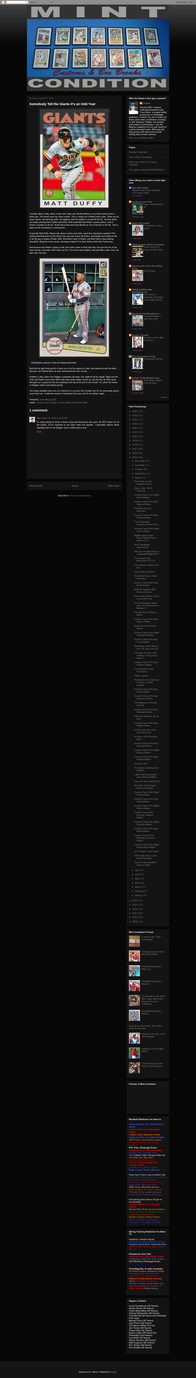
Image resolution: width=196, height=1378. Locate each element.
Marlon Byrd (71, 402)
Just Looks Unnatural (144, 572)
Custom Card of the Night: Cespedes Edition (147, 633)
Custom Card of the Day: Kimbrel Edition (146, 758)
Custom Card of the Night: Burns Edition (147, 496)
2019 (135, 440)
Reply (39, 432)
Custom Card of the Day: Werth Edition (146, 583)
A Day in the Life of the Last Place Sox (145, 731)
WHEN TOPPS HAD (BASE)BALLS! (142, 290)
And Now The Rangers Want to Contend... (145, 786)
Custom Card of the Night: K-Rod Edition (147, 793)
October (139, 469)
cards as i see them (142, 201)
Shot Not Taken (140, 188)
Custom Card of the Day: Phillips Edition (146, 724)
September (140, 473)
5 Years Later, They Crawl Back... (151, 938)
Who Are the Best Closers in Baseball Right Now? (146, 552)
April (137, 883)
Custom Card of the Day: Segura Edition (146, 502)
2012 (135, 909)
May (137, 878)
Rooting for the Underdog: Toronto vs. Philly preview (147, 682)
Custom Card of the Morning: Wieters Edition (143, 815)
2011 (135, 913)
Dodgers (54, 402)
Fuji (38, 418)
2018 (135, 444)
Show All (163, 397)
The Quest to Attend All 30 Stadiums (146, 169)
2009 (135, 921)
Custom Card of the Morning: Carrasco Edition (144, 838)
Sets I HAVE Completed (140, 157)
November (140, 465)
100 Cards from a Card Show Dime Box (145, 856)
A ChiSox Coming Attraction (142, 509)
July (137, 870)
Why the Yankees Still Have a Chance (144, 590)
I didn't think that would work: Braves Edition (145, 775)
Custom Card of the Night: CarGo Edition (147, 529)
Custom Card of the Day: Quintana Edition (146, 697)
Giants (62, 402)
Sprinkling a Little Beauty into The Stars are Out (146, 647)
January (139, 895)
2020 (135, 436)
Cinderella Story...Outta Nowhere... (145, 577)
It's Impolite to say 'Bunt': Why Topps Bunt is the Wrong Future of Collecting (154, 1000)
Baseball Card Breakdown (145, 313)
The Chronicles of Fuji (143, 356)
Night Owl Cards (140, 223)
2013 (135, 904)
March (138, 887)
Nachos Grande (140, 335)
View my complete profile (141, 138)
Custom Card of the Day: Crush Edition (146, 640)
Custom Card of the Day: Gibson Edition (146, 620)
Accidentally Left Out (153, 359)
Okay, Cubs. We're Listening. (143, 489)
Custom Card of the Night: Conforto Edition (147, 823)
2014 (135, 900)
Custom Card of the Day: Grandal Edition (146, 744)
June (137, 874)
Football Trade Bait (138, 152)
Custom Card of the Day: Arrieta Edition (146, 690)
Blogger (113, 1372)
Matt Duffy (82, 402)
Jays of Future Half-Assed (146, 781)
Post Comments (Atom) (80, 495)
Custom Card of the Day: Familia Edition (146, 516)
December (140, 461)
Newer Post (35, 486)
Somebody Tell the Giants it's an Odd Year (146, 597)
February (139, 891)
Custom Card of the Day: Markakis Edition (146, 710)
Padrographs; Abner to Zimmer (148, 244)
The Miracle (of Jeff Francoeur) (143, 670)
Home (75, 486)
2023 (135, 424)
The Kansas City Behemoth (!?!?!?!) (144, 559)
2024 (135, 419)
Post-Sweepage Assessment (142, 545)
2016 (135, 453)
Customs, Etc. (141, 763)
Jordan (146, 103)
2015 (135, 457)
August (138, 477)
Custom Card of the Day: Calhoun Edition (146, 663)
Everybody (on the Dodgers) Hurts (143, 482)
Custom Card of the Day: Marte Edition (146, 829)
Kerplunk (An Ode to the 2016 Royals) (153, 1035)
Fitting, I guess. (141, 675)
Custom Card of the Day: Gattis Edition (146, 800)
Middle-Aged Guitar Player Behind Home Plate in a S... (145, 538)
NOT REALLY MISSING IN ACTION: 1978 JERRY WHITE (154, 297)
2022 (135, 428)
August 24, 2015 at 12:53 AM (54, 418)
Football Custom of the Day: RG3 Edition (153, 953)
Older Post (113, 486)
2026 (135, 411)
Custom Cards (42, 402)
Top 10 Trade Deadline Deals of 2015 (145, 863)
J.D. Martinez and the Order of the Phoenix (152, 1064)
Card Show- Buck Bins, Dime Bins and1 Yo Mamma (145, 1027)
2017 (135, 449)
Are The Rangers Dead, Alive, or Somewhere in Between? (146, 605)
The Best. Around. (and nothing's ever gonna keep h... (145, 655)
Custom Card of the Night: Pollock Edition (147, 806)
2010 (135, 917)
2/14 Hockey (149, 271)
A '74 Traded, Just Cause (146, 851)
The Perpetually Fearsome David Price (146, 523)
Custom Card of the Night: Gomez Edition (147, 751)
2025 (135, 415)
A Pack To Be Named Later (146, 378)
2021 (135, 432)
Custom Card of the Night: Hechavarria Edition (147, 845)
